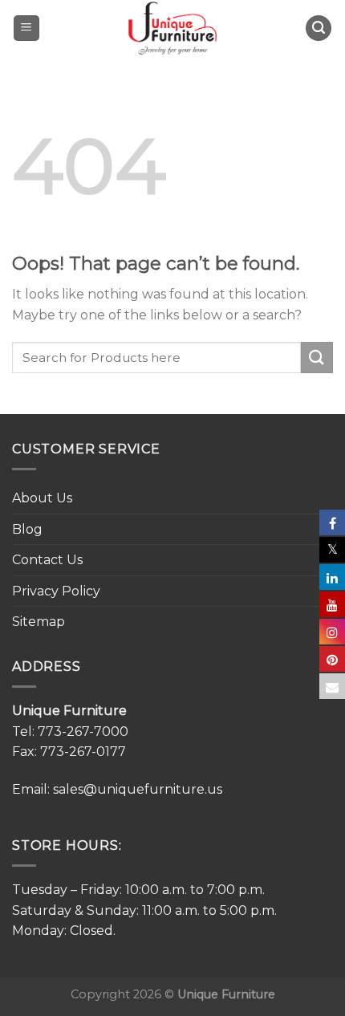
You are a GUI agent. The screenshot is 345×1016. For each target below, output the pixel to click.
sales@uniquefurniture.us (137, 789)
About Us (42, 498)
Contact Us (47, 559)
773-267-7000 (83, 731)
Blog (27, 529)
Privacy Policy (56, 591)
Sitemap (38, 621)
